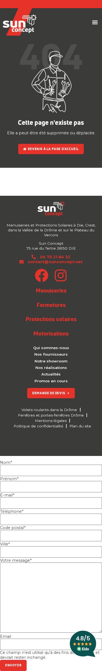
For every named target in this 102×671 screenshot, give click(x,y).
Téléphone (11, 511)
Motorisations (51, 333)
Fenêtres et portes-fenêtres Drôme (51, 415)
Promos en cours (51, 381)
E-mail (7, 495)
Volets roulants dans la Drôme (49, 410)
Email (5, 636)
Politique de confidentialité (38, 426)
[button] (94, 22)
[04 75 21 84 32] (34, 257)
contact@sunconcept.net (55, 261)
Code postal (13, 528)
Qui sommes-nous (51, 348)
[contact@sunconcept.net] (21, 262)
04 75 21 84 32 (55, 256)
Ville (5, 544)
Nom (6, 462)
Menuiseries (51, 290)
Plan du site (80, 426)
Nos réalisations (51, 367)
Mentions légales (51, 420)
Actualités (51, 374)
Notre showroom (51, 361)
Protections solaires (51, 319)
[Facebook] (41, 275)
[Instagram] (60, 275)
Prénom (9, 479)
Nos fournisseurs (51, 354)
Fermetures (51, 305)
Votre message (16, 560)
